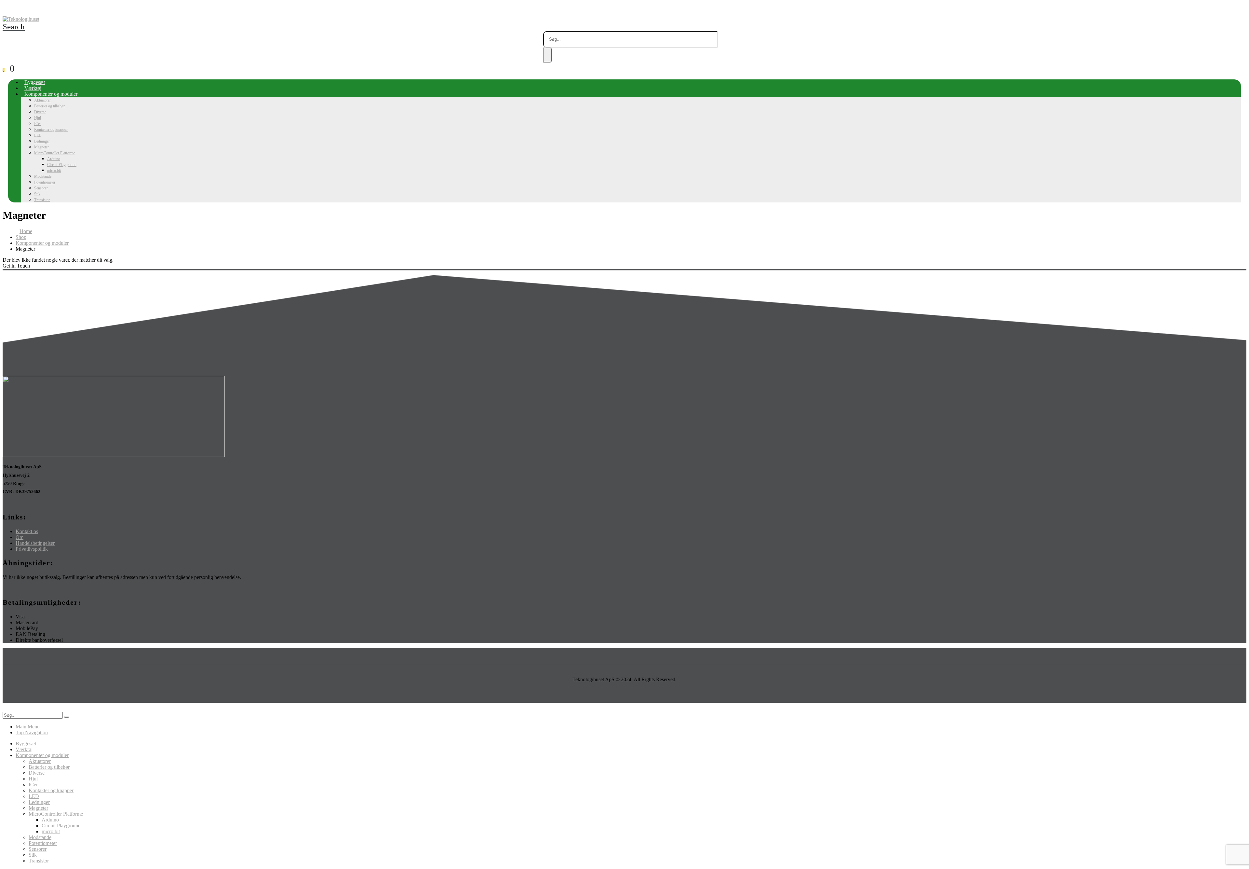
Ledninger (42, 141)
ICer (37, 123)
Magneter (41, 147)
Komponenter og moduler (50, 94)
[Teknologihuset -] (21, 19)
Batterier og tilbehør (49, 106)
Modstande (42, 176)
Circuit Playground (61, 164)
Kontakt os (27, 531)
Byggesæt (34, 82)
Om (19, 537)
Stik (37, 194)
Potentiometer (44, 182)
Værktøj (32, 88)
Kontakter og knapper (51, 129)
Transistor (42, 200)
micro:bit (54, 170)
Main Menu (28, 726)
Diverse (40, 112)
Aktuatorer (42, 100)
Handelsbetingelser (35, 543)
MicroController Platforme (54, 153)
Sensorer (41, 188)
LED (38, 135)
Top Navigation (32, 732)
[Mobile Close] (6, 708)
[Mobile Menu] (4, 10)
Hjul (37, 118)
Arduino (53, 159)
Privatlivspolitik (32, 549)
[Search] (547, 55)
